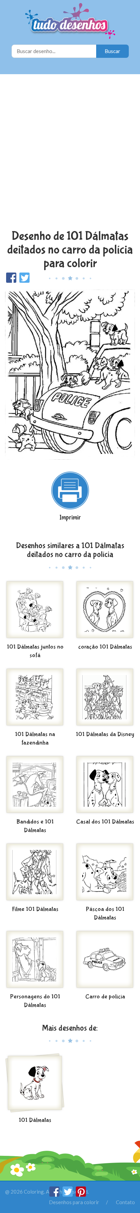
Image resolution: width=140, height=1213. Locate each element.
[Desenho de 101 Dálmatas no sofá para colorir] (35, 610)
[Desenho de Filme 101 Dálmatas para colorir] (35, 872)
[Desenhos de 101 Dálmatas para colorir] (35, 1083)
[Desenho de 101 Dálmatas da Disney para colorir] (105, 697)
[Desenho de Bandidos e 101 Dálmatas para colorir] (35, 785)
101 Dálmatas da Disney (105, 734)
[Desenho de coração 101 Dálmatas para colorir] (105, 610)
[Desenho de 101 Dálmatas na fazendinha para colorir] (35, 697)
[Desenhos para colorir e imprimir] (70, 21)
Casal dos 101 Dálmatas (105, 821)
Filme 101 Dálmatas (35, 909)
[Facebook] (55, 1195)
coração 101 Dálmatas (105, 647)
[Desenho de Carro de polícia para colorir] (105, 960)
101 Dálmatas (35, 1120)
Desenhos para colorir (74, 1202)
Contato (125, 1202)
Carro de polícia (105, 996)
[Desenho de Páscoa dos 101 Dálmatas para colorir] (105, 872)
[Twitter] (68, 1195)
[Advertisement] (70, 153)
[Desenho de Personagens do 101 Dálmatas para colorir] (35, 960)
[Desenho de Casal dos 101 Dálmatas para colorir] (105, 785)
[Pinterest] (81, 1195)
